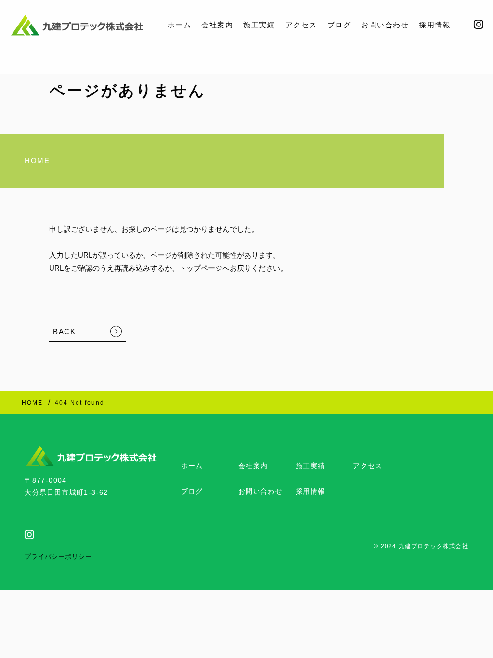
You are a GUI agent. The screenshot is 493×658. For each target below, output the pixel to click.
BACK (64, 332)
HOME (37, 161)
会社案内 (217, 25)
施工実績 (259, 25)
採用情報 (435, 25)
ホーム (180, 25)
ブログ (339, 25)
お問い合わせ (385, 25)
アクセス (301, 25)
